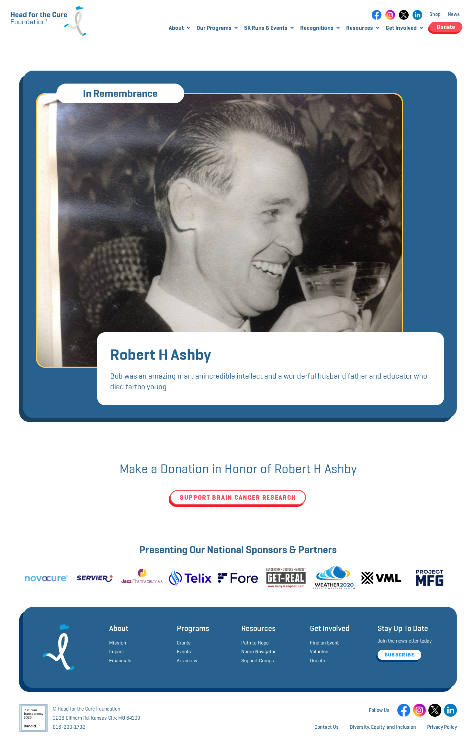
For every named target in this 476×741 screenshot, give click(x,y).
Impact (116, 651)
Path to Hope (255, 642)
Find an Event (324, 642)
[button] (180, 28)
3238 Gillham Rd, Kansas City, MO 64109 (96, 717)
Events (184, 651)
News (454, 14)
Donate (317, 660)
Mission (117, 642)
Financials (120, 660)
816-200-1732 (69, 727)
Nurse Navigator (258, 651)
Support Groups (257, 660)
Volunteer (320, 651)
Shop (435, 14)
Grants (184, 642)
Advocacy (187, 660)
